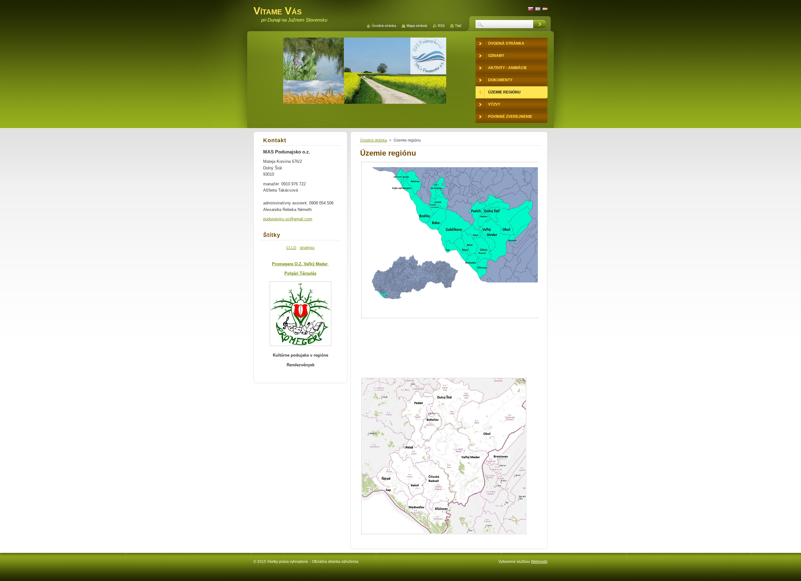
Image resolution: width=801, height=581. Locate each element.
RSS (441, 26)
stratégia (307, 248)
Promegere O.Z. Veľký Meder (300, 264)
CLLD (291, 248)
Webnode (539, 561)
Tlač (458, 26)
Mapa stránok (416, 26)
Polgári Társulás (300, 273)
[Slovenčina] (530, 8)
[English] (537, 8)
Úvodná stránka (373, 140)
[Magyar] (545, 8)
